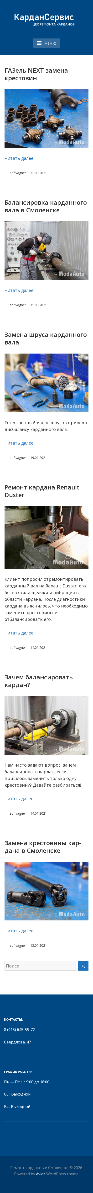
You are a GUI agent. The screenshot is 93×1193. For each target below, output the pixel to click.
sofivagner (18, 173)
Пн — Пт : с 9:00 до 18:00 (26, 1082)
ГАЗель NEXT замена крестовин (36, 74)
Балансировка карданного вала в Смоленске (46, 206)
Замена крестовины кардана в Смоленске (43, 846)
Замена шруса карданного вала (46, 338)
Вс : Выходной (17, 1106)
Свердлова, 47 (17, 1042)
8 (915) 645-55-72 (19, 1029)
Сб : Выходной (17, 1094)
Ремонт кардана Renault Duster (42, 491)
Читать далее (19, 158)
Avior (40, 1174)
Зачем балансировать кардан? (39, 681)
